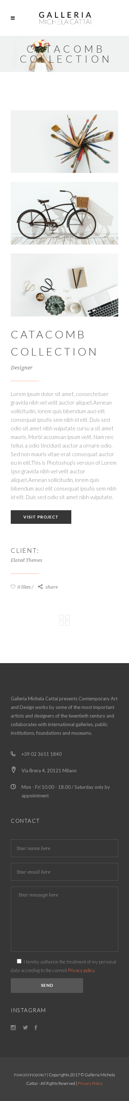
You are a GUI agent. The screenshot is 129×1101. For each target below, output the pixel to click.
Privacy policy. (81, 970)
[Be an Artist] (64, 141)
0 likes (23, 587)
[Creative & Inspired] (64, 284)
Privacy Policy (90, 1083)
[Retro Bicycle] (64, 213)
